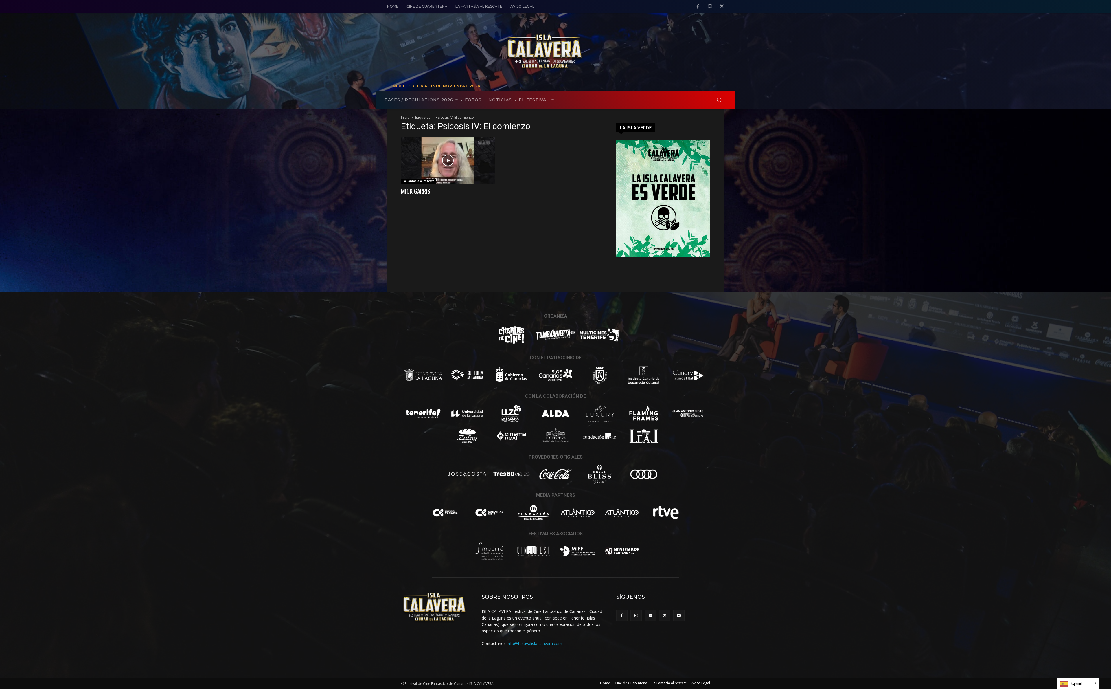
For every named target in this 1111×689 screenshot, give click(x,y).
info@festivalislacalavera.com (534, 643)
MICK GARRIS (415, 190)
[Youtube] (679, 615)
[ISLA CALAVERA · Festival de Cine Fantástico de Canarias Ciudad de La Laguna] (584, 52)
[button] (719, 100)
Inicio (405, 117)
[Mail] (650, 615)
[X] (722, 7)
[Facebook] (698, 7)
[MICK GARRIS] (448, 160)
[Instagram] (710, 7)
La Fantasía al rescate (418, 181)
